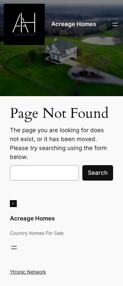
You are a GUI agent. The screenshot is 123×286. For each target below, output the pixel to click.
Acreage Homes (73, 24)
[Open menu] (115, 24)
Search (98, 172)
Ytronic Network (28, 272)
